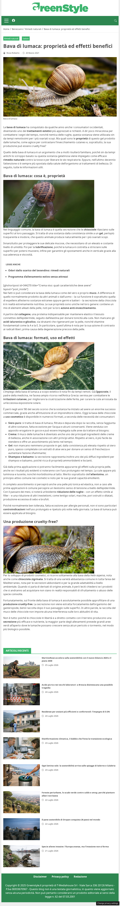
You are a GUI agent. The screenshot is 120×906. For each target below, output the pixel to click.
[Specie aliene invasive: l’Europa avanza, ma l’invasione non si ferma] (21, 856)
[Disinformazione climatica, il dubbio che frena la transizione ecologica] (21, 748)
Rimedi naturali (11, 38)
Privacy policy (60, 876)
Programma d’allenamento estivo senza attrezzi (38, 276)
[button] (115, 21)
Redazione (80, 876)
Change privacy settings (107, 903)
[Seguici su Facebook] (13, 20)
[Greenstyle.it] (60, 7)
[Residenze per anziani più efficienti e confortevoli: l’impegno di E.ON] (21, 721)
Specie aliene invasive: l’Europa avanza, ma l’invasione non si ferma (75, 846)
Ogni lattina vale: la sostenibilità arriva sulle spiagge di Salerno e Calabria (78, 765)
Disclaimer (40, 876)
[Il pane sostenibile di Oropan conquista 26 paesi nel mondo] (21, 829)
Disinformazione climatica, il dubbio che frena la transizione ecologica (77, 738)
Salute (26, 38)
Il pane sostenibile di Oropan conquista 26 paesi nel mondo (71, 819)
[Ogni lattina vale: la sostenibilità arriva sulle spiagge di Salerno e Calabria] (21, 775)
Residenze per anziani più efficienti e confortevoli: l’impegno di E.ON (76, 711)
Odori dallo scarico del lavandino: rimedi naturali (39, 270)
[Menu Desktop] (6, 20)
